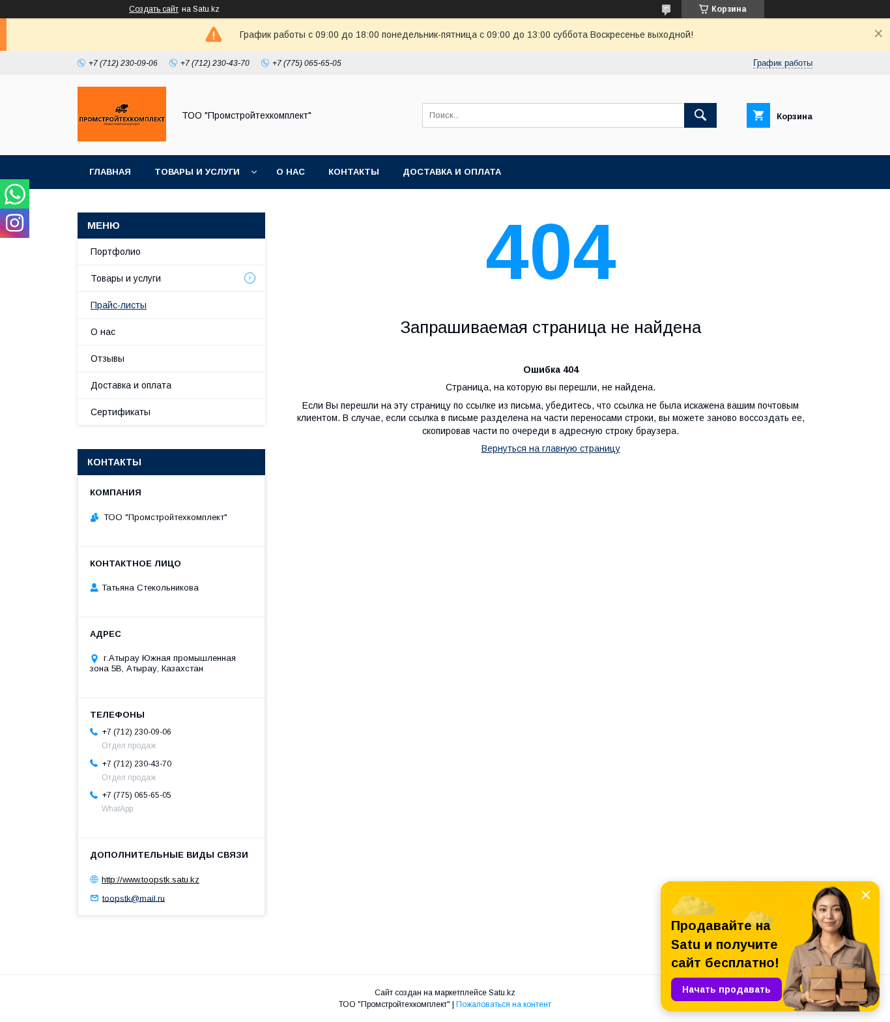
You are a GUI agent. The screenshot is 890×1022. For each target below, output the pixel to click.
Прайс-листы (119, 305)
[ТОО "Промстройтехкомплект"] (122, 138)
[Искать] (700, 115)
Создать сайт (154, 9)
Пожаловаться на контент (503, 1004)
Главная (110, 172)
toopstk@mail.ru (133, 898)
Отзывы (107, 358)
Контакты (353, 172)
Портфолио (116, 251)
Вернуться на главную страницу (550, 448)
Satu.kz (502, 992)
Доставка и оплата (452, 172)
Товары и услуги (197, 172)
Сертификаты (121, 412)
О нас (290, 172)
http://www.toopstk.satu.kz (150, 879)
